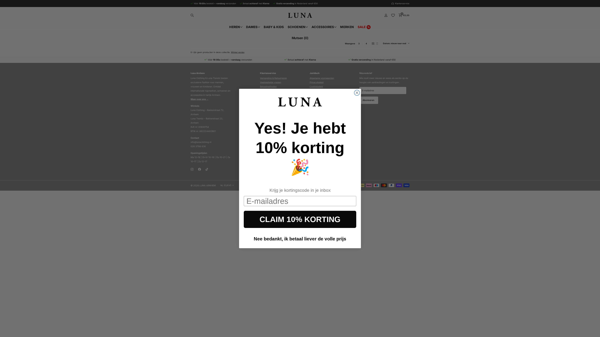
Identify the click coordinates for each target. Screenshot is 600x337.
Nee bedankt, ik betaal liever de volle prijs (300, 238)
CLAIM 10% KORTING (300, 219)
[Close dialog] (357, 92)
